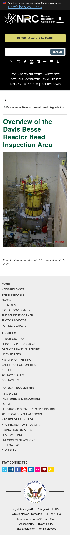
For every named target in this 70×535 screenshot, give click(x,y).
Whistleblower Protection (27, 513)
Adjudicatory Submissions (22, 414)
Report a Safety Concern (35, 38)
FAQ (13, 74)
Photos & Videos (14, 320)
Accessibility (26, 523)
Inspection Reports (17, 429)
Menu (61, 18)
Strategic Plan (13, 338)
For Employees (47, 528)
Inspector (28, 518)
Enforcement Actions (18, 440)
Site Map (50, 518)
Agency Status (13, 375)
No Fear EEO (53, 513)
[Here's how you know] (35, 5)
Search (57, 51)
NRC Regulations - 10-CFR (21, 424)
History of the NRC (16, 359)
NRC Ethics (10, 369)
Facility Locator (51, 84)
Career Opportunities (19, 364)
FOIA (55, 509)
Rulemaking (10, 445)
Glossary (9, 450)
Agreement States (30, 74)
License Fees (11, 354)
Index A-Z (15, 84)
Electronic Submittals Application (28, 409)
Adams (6, 299)
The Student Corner (17, 315)
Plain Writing (12, 434)
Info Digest (10, 393)
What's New (52, 74)
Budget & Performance (19, 344)
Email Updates (52, 79)
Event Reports (13, 294)
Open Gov (9, 304)
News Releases (13, 289)
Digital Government (17, 310)
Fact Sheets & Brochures (21, 398)
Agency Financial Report (21, 349)
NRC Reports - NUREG (17, 419)
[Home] (30, 18)
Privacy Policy (45, 523)
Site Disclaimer (26, 528)
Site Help (17, 79)
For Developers (14, 325)
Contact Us (32, 79)
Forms (6, 403)
